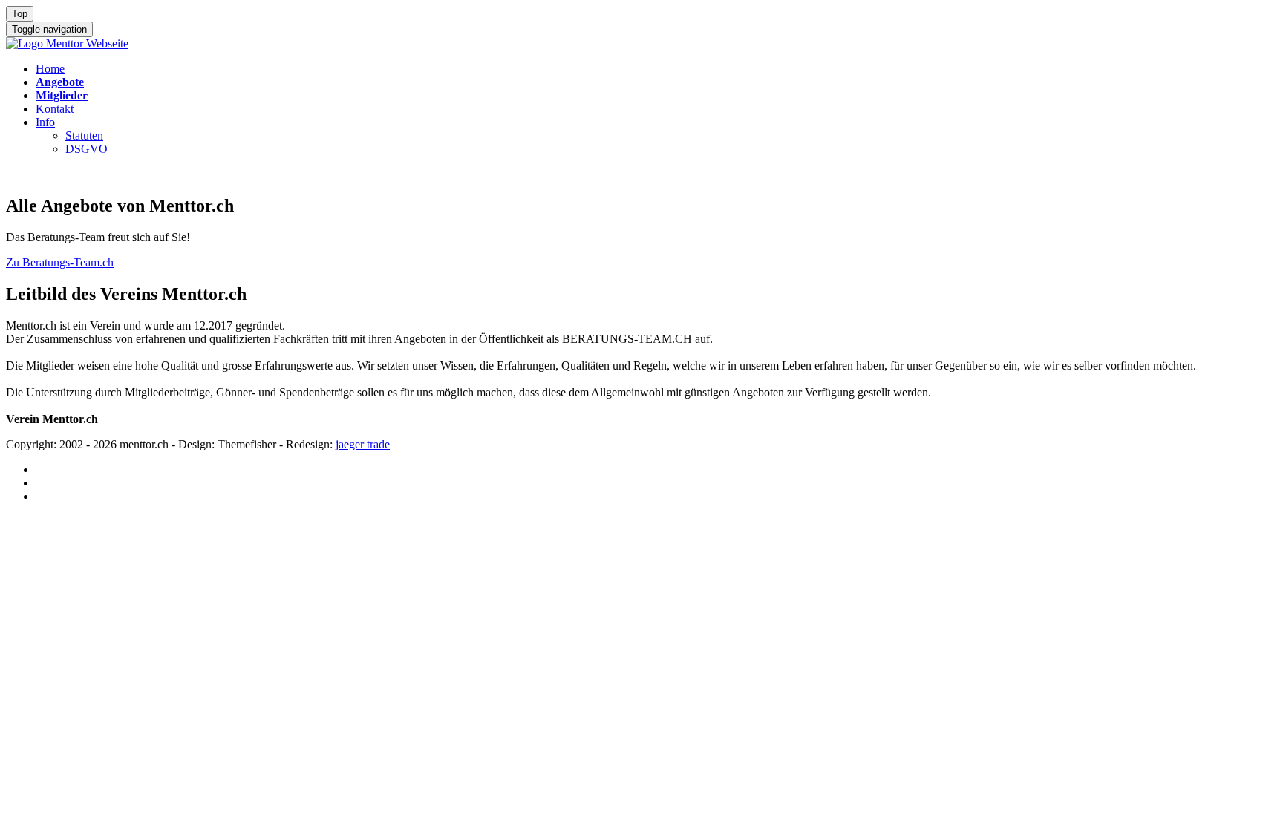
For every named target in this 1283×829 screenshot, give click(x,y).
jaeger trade (363, 444)
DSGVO (86, 148)
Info (45, 122)
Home (50, 68)
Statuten (84, 135)
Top (19, 13)
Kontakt (55, 108)
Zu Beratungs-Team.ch (60, 262)
